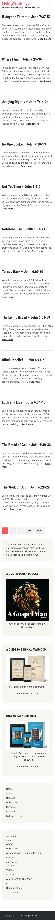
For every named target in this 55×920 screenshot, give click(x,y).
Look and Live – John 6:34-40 (23, 402)
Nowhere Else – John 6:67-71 (23, 229)
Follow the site (14, 816)
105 (29, 530)
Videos (10, 869)
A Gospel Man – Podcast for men (23, 853)
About (9, 793)
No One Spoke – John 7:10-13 (24, 144)
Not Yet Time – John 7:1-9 (21, 186)
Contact (10, 797)
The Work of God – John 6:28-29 (26, 487)
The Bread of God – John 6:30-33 (26, 445)
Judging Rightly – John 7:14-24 (25, 102)
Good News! (12, 802)
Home (9, 788)
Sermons (11, 807)
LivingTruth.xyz (16, 3)
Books (9, 883)
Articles (10, 874)
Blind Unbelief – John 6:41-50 (24, 360)
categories (11, 862)
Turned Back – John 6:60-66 (23, 271)
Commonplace (14, 888)
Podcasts (11, 811)
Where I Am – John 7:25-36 (22, 59)
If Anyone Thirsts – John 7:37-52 (26, 17)
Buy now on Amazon (27, 693)
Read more (45, 38)
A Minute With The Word (19, 879)
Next (39, 530)
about (9, 840)
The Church (12, 892)
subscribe (11, 836)
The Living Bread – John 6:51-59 (26, 317)
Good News (12, 848)
